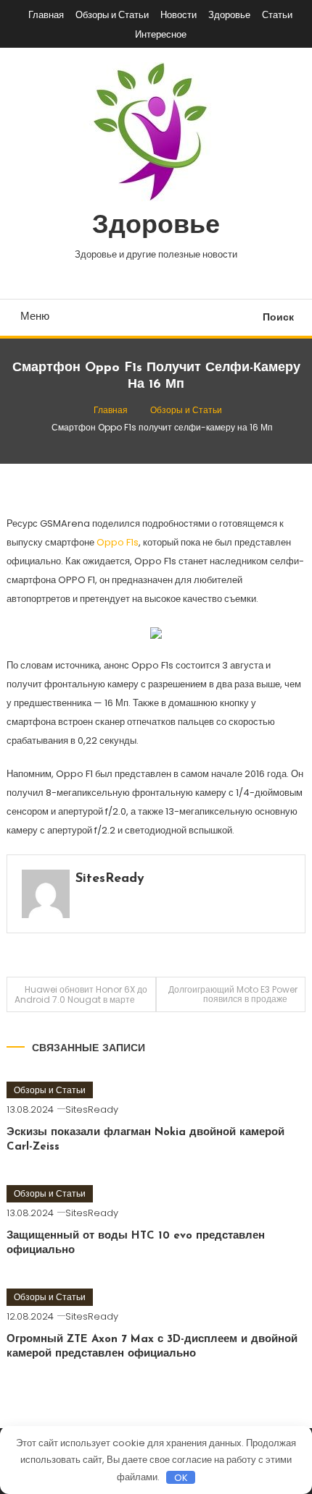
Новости (178, 15)
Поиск (278, 317)
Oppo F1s (118, 542)
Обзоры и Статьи (112, 15)
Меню (34, 315)
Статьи (277, 15)
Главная (46, 15)
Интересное (160, 34)
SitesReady (109, 879)
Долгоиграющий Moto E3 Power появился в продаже (232, 994)
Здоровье (229, 15)
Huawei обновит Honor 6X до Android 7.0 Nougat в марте (81, 994)
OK (181, 1477)
